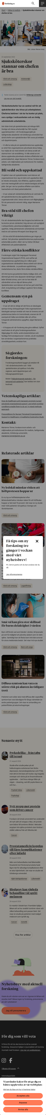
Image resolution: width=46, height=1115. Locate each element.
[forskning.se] (7, 3)
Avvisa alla (23, 1109)
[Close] (37, 541)
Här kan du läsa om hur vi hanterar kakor (19, 1089)
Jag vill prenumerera (14, 574)
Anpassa (23, 1102)
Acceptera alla (23, 1096)
